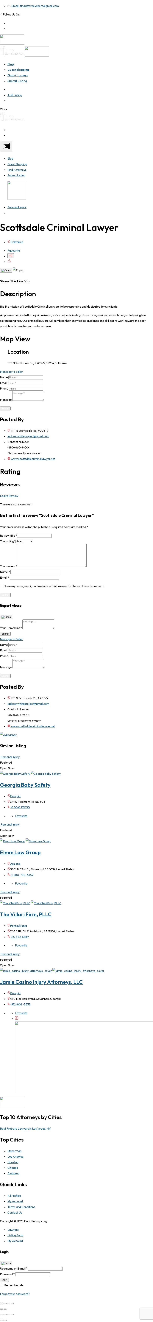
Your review (8, 566)
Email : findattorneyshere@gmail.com (35, 6)
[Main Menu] (6, 146)
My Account (15, 1201)
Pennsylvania (18, 925)
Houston (12, 1162)
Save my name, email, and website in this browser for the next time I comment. (54, 586)
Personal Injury (16, 207)
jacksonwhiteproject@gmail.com (28, 436)
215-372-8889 (19, 937)
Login (4, 1280)
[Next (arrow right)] (5, 1309)
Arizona (15, 863)
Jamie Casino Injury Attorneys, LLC (41, 982)
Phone (4, 388)
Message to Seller (11, 371)
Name (4, 377)
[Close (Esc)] (1, 1303)
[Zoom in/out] (12, 1303)
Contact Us (14, 1212)
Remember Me (14, 1285)
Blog (10, 64)
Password (7, 1274)
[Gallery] (16, 1018)
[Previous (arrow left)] (1, 1309)
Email (3, 383)
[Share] (5, 1303)
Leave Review (9, 496)
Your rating (7, 541)
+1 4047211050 (20, 807)
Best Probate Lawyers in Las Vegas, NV (25, 1128)
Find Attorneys (17, 75)
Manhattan (14, 1151)
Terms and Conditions (21, 1207)
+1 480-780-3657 (21, 875)
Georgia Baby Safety (25, 784)
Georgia (15, 796)
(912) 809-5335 (20, 1004)
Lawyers (13, 1229)
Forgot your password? (15, 1294)
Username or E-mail (14, 1268)
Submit (5, 408)
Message (6, 399)
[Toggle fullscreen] (8, 1303)
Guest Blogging (18, 69)
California (17, 242)
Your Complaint (11, 628)
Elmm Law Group (20, 852)
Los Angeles (15, 1156)
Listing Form (15, 1235)
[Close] (6, 271)
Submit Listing (17, 81)
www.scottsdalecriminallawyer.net (32, 459)
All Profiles (14, 1196)
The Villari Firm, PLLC (25, 914)
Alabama (13, 1173)
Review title (8, 535)
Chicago (12, 1168)
